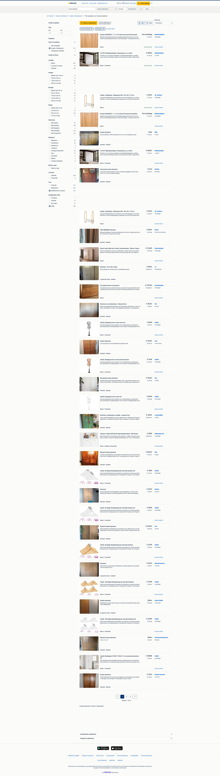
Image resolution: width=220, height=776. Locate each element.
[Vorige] (118, 697)
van (49, 30)
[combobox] (82, 8)
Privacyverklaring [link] (122, 755)
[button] (125, 3)
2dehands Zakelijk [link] (73, 755)
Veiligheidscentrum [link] (102, 3)
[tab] (141, 23)
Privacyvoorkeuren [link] (146, 755)
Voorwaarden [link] (92, 3)
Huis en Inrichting (85, 29)
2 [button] (126, 696)
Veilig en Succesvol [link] (88, 755)
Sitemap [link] (120, 760)
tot (61, 30)
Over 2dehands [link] (102, 760)
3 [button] (130, 696)
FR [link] (151, 3)
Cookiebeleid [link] (134, 755)
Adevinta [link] (112, 760)
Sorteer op (157, 20)
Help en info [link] (85, 3)
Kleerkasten (99, 29)
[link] (74, 3)
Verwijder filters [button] (110, 29)
